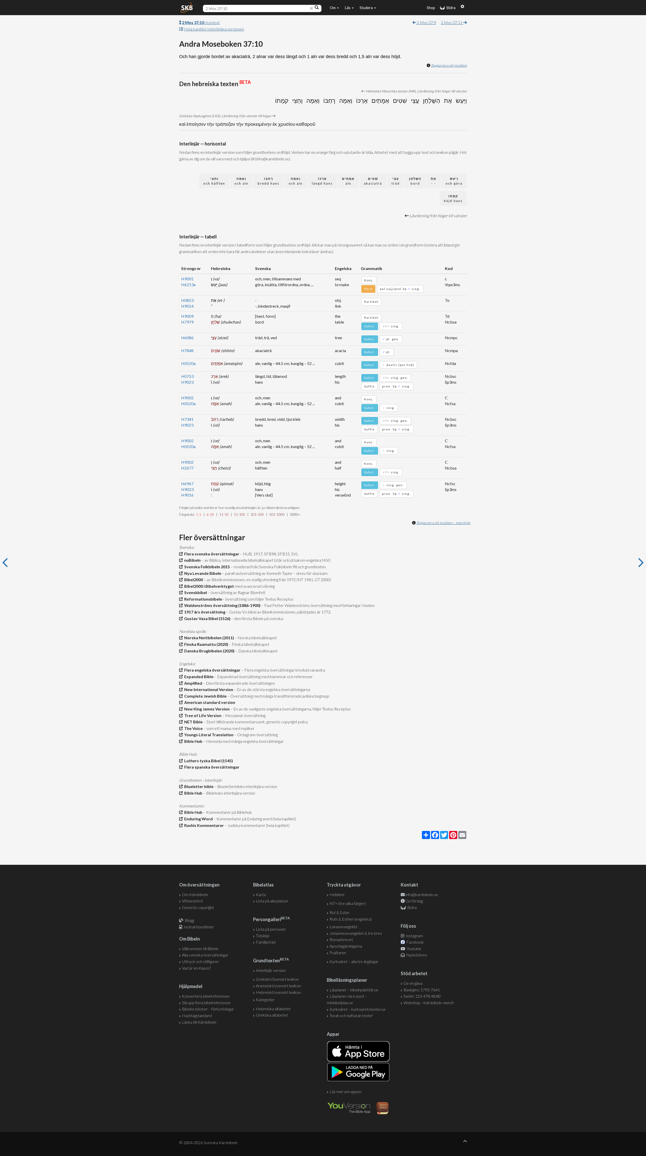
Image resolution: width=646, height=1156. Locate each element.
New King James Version (206, 708)
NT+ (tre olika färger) (348, 903)
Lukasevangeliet (343, 926)
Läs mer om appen (345, 1091)
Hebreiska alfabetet (273, 1008)
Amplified (192, 683)
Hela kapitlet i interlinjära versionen (214, 29)
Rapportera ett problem (449, 65)
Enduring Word (198, 818)
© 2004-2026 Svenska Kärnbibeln (208, 1142)
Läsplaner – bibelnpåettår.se (354, 989)
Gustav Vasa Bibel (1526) (206, 618)
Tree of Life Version (202, 715)
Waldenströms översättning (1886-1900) (221, 605)
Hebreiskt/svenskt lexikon (278, 992)
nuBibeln (192, 560)
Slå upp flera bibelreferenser (206, 1002)
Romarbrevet (341, 939)
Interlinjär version (271, 970)
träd (395, 181)
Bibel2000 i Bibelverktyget (208, 586)
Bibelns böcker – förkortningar (208, 1008)
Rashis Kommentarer (203, 825)
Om (333, 7)
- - (433, 181)
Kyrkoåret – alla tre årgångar (354, 961)
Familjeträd (266, 942)
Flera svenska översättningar (211, 553)
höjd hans (453, 198)
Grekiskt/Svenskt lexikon (277, 979)
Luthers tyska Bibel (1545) (208, 760)
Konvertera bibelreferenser (206, 996)
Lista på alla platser (272, 900)
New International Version (208, 689)
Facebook (415, 942)
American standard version (209, 702)
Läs (348, 7)
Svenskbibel (195, 592)
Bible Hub (192, 741)
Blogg (189, 920)
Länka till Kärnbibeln (199, 1022)
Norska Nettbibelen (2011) (208, 637)
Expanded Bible (198, 676)
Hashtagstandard (197, 1015)
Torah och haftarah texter (351, 1015)
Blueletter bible (198, 786)
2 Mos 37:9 (426, 22)
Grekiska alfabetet (272, 1015)
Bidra (450, 7)
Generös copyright (198, 907)
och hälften (214, 181)
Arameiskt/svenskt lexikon (278, 985)
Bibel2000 (193, 579)
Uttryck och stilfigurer (200, 961)
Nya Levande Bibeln (202, 573)
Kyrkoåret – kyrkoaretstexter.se (358, 1009)
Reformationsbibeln (202, 599)
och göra (454, 181)
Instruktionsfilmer (199, 926)
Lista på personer (271, 929)
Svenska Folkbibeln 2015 (206, 566)
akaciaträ (373, 181)
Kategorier (265, 999)
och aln (296, 181)
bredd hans (268, 181)
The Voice (193, 728)
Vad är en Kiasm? (196, 968)
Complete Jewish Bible (205, 696)
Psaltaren (338, 952)
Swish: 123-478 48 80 (422, 996)
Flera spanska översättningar (211, 767)
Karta (261, 894)
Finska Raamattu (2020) (205, 644)
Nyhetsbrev (416, 954)
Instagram (414, 935)
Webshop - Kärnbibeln (428, 1002)
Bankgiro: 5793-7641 (421, 989)
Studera (366, 7)
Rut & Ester (339, 912)
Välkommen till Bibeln (200, 948)
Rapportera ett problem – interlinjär (443, 523)
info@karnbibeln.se (422, 894)
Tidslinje (263, 935)
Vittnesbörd (192, 900)
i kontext (201, 22)
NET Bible (193, 721)
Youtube (413, 948)
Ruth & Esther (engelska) (351, 919)
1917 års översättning (204, 611)
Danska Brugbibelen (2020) (208, 650)
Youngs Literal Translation (208, 734)
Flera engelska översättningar (211, 670)
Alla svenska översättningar (205, 954)
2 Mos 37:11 (452, 22)
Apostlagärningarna (346, 946)
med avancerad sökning (254, 586)
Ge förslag (414, 900)
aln (348, 181)
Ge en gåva (412, 983)
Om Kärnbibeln (195, 894)
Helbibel (337, 894)
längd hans (322, 181)
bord (415, 181)
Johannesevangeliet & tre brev (356, 933)
